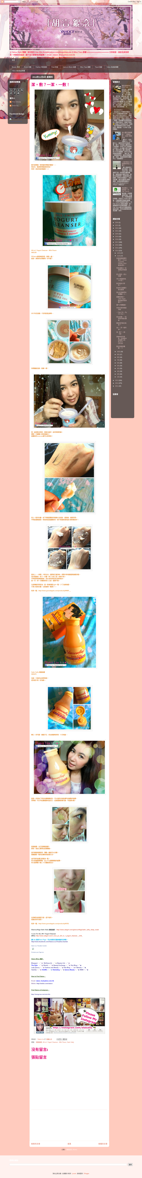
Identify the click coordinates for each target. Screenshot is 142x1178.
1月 (118, 377)
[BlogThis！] (60, 1039)
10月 (118, 351)
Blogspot (34, 963)
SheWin (44, 970)
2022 (117, 228)
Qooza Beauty (70, 970)
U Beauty (78, 967)
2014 (117, 250)
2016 (117, 245)
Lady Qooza (35, 967)
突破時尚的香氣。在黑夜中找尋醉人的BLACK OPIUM (121, 340)
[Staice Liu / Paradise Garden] (33, 950)
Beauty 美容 (16, 67)
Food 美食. (54, 67)
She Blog (74, 965)
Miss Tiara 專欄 (85, 67)
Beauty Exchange (59, 965)
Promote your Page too (37, 952)
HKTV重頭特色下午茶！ (121, 279)
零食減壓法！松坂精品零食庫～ (121, 269)
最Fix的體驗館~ (121, 305)
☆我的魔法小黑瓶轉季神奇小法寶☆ (127, 163)
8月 (118, 357)
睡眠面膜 (39, 1042)
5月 (118, 365)
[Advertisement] (69, 1125)
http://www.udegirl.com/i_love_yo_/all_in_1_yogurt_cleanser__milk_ (59, 936)
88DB (81, 970)
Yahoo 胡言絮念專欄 (18, 71)
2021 (117, 231)
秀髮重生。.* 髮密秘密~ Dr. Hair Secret (127, 189)
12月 (118, 253)
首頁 (13, 60)
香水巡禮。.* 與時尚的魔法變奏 (121, 318)
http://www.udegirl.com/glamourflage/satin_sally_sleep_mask (77, 930)
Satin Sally (70, 1042)
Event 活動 (27, 67)
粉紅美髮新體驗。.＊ (120, 347)
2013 (117, 380)
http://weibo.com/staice (44, 983)
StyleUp (34, 970)
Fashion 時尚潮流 (41, 67)
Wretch (45, 965)
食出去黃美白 (118, 110)
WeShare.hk (48, 963)
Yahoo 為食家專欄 (112, 67)
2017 (117, 242)
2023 (117, 225)
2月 (118, 374)
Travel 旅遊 (98, 67)
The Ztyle (34, 965)
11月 (118, 256)
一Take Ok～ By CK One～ (121, 313)
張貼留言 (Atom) (71, 1149)
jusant (74, 1173)
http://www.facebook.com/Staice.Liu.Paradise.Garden (49, 941)
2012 (117, 383)
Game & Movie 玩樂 (69, 67)
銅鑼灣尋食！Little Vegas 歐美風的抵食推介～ (121, 299)
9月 (118, 354)
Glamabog (56, 970)
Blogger (86, 1173)
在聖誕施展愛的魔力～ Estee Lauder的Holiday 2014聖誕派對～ (121, 261)
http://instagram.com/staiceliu (40, 994)
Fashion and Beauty (51, 967)
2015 (117, 248)
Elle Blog (67, 967)
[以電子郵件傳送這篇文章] (58, 1039)
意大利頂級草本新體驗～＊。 (121, 293)
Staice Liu (15, 105)
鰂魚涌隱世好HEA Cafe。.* (126, 86)
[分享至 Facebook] (64, 1039)
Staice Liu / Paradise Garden (39, 945)
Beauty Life (61, 963)
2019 (117, 236)
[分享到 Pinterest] (66, 1039)
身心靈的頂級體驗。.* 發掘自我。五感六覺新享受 (127, 135)
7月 (118, 360)
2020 (117, 234)
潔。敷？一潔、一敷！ (121, 333)
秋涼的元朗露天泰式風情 (121, 288)
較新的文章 (35, 1144)
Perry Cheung (16, 102)
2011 (117, 386)
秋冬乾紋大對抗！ (120, 284)
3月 (118, 371)
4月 (118, 368)
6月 (118, 363)
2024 (117, 222)
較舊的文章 (103, 1144)
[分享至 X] (62, 1039)
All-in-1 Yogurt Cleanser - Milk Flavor (54, 1042)
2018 (117, 239)
